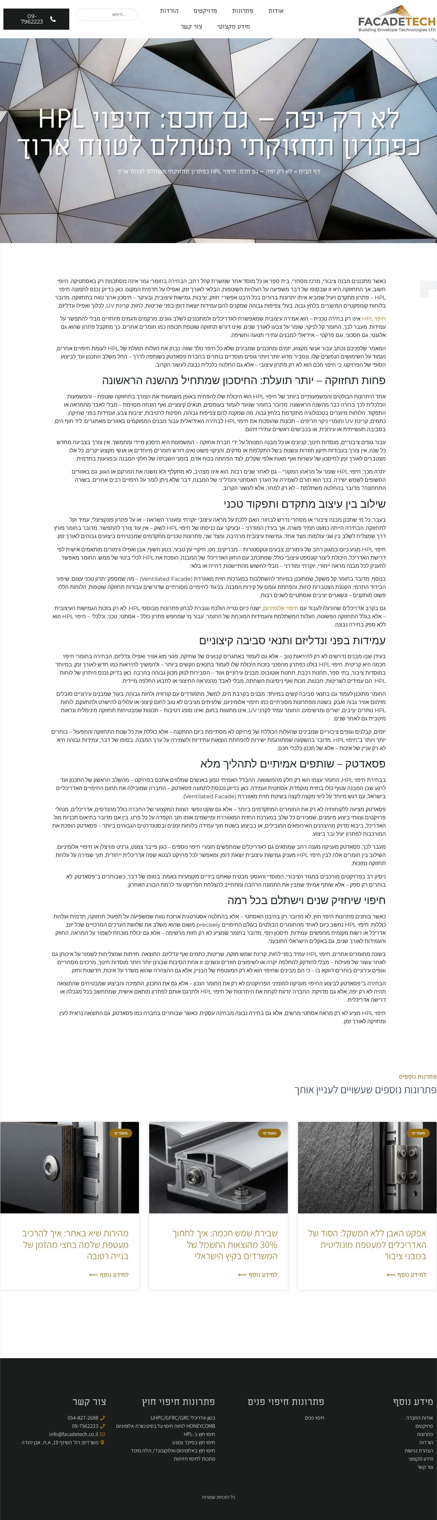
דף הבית (309, 171)
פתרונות (242, 11)
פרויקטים (205, 11)
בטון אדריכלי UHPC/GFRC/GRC (183, 1417)
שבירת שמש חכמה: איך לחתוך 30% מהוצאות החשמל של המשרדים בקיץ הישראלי (225, 1244)
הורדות (169, 11)
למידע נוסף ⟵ (406, 1275)
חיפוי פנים (314, 1417)
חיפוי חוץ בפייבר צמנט (193, 1442)
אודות (276, 11)
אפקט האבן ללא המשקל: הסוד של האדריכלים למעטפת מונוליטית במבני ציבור (367, 1244)
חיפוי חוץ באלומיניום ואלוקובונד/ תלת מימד (173, 1450)
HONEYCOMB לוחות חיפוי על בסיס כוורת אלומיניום (165, 1426)
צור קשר (191, 27)
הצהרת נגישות (419, 1450)
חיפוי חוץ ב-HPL (199, 1434)
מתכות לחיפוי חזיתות (194, 1458)
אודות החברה (419, 1417)
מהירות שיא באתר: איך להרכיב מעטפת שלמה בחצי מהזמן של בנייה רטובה (75, 1244)
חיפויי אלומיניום (280, 608)
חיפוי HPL (374, 318)
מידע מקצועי (233, 27)
